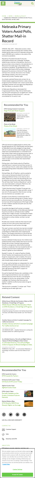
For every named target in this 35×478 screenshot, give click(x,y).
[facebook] (4, 414)
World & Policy (20, 16)
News (10, 16)
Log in (4, 420)
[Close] (32, 451)
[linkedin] (24, 414)
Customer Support (11, 429)
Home (4, 16)
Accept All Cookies (17, 474)
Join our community (15, 420)
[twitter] (11, 414)
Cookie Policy (6, 464)
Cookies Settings (17, 469)
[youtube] (17, 414)
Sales (7, 434)
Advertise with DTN (11, 439)
